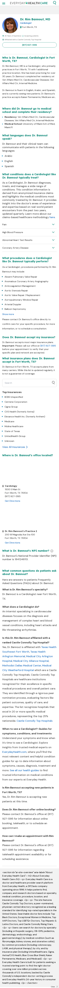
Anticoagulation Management (20, 285)
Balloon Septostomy (15, 309)
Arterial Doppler (13, 304)
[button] (54, 3)
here (52, 217)
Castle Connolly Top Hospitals (35, 721)
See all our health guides (24, 770)
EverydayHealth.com (14, 752)
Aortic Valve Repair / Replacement (22, 295)
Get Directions (12, 500)
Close (53, 987)
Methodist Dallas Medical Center (21, 665)
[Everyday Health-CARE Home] (29, 3)
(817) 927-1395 (29, 45)
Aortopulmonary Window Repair (21, 299)
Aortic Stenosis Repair (16, 290)
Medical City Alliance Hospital (31, 661)
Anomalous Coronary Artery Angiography (26, 281)
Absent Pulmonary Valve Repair (21, 276)
